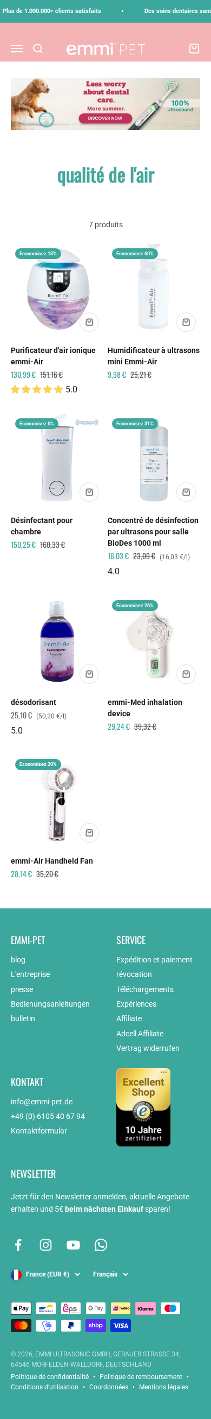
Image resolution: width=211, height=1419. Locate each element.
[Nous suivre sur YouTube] (73, 1245)
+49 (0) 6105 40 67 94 (48, 1116)
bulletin (23, 1018)
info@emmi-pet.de (41, 1101)
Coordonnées (108, 1387)
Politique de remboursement (141, 1377)
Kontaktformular (39, 1130)
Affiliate (129, 1018)
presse (22, 989)
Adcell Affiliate (139, 1033)
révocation (134, 974)
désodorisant (33, 702)
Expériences (136, 1004)
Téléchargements (145, 989)
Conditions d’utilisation (44, 1387)
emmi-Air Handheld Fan (52, 861)
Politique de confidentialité (50, 1377)
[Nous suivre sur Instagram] (45, 1245)
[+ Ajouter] (89, 322)
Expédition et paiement (154, 959)
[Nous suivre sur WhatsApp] (101, 1245)
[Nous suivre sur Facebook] (18, 1245)
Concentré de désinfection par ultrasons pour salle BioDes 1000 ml (153, 531)
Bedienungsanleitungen (50, 1004)
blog (18, 959)
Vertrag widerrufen (148, 1048)
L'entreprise (30, 974)
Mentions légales (163, 1387)
